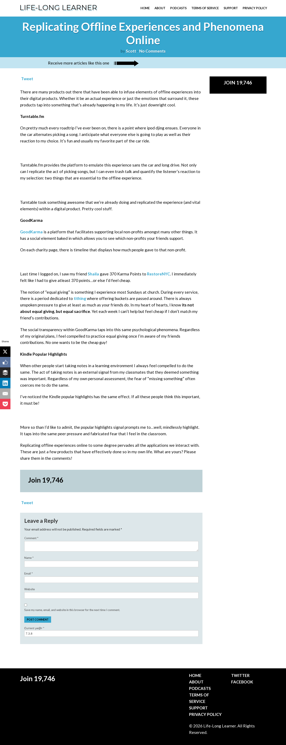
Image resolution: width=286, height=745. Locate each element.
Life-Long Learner (58, 7)
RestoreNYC (158, 273)
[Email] (5, 393)
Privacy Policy (255, 8)
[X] (5, 351)
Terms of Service (205, 8)
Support (231, 8)
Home (145, 8)
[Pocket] (5, 404)
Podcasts (178, 8)
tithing (80, 298)
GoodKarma (31, 231)
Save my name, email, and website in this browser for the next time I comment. (72, 610)
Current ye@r (34, 628)
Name (28, 557)
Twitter (240, 675)
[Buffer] (5, 372)
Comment (31, 538)
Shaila (93, 273)
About (160, 8)
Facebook (242, 681)
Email (28, 573)
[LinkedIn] (5, 383)
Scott (131, 51)
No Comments (152, 51)
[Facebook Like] (5, 362)
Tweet (27, 78)
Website (29, 589)
